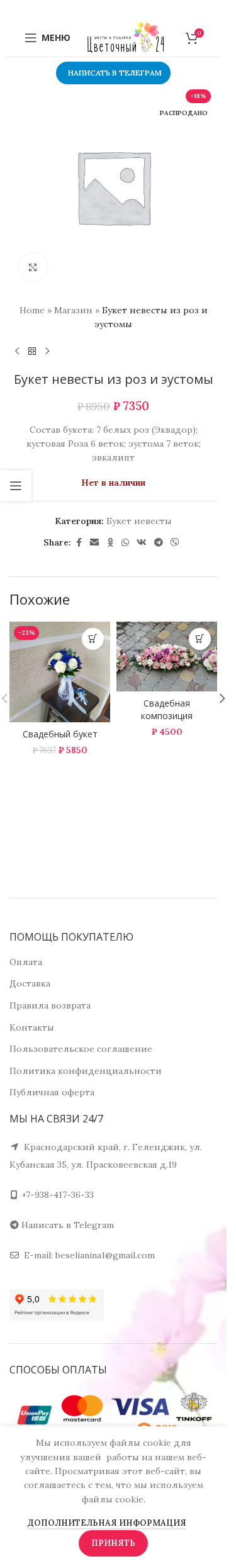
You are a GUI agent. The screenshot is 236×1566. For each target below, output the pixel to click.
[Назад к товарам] (32, 351)
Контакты (31, 1027)
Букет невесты (139, 521)
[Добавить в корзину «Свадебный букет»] (93, 639)
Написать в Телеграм (115, 72)
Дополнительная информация (107, 1523)
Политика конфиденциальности (85, 1071)
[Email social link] (94, 542)
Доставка (29, 983)
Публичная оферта (51, 1092)
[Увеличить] (33, 267)
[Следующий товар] (47, 351)
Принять (113, 1543)
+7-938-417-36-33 (57, 1194)
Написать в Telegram (67, 1225)
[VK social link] (141, 542)
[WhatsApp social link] (125, 542)
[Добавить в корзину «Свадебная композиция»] (200, 639)
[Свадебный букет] (59, 672)
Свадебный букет (60, 734)
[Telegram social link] (158, 542)
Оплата (25, 962)
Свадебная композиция (167, 709)
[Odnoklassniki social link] (110, 542)
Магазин (73, 310)
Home (32, 310)
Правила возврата (50, 1005)
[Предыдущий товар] (17, 351)
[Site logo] (126, 37)
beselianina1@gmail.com (105, 1255)
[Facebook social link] (78, 542)
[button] (222, 698)
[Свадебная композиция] (166, 656)
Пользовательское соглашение (80, 1048)
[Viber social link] (175, 542)
